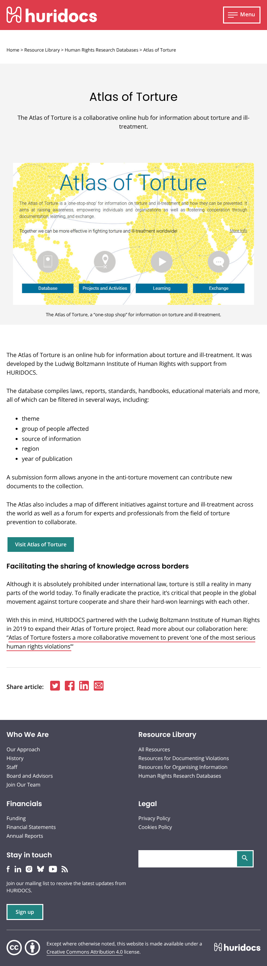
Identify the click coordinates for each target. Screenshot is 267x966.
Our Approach (23, 749)
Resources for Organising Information (183, 767)
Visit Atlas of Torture (40, 544)
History (15, 758)
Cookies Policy (155, 827)
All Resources (154, 749)
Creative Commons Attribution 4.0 (85, 952)
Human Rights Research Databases (101, 50)
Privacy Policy (154, 818)
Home (13, 50)
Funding (16, 818)
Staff (12, 767)
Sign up (25, 911)
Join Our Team (23, 784)
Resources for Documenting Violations (183, 758)
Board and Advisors (30, 775)
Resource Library (42, 50)
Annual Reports (25, 835)
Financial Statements (31, 827)
